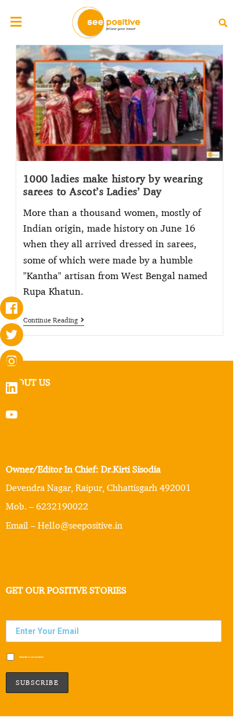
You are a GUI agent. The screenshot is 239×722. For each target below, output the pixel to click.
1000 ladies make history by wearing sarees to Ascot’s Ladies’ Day (112, 185)
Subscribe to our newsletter (31, 656)
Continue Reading (53, 320)
